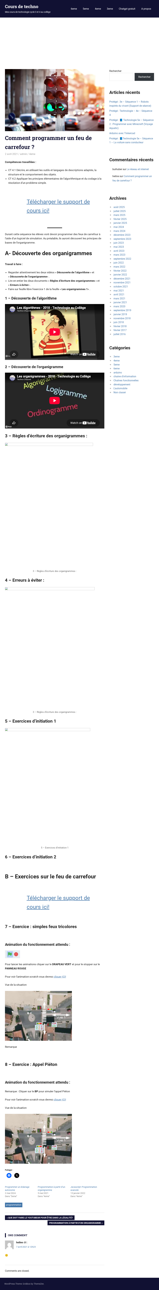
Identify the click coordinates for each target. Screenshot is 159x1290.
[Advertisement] (79, 41)
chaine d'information (125, 376)
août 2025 (119, 207)
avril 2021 (119, 294)
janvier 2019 (120, 314)
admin (23, 154)
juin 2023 (119, 242)
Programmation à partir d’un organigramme (75, 1223)
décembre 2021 (122, 278)
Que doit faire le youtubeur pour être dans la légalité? (40, 1218)
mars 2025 (119, 215)
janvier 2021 (120, 302)
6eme (74, 8)
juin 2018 (119, 322)
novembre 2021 (122, 282)
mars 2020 (119, 306)
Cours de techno (21, 6)
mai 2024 (119, 227)
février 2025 (120, 219)
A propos (146, 8)
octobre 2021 (121, 286)
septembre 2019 (122, 310)
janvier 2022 (120, 274)
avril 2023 (119, 250)
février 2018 (120, 326)
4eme (98, 8)
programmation (13, 1205)
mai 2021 (119, 290)
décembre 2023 (122, 234)
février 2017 (120, 330)
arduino (118, 372)
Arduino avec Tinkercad (122, 133)
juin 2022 (119, 262)
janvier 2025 (120, 222)
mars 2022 (119, 266)
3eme (110, 8)
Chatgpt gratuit (127, 8)
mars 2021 (119, 298)
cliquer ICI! (60, 976)
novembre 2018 (122, 318)
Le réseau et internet (138, 169)
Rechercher (115, 71)
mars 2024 (119, 231)
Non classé (120, 392)
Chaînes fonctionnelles (126, 380)
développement (122, 384)
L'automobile (120, 388)
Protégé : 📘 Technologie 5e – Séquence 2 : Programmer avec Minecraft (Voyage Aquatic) (131, 124)
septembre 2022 (122, 258)
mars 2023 (119, 254)
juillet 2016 (120, 334)
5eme (86, 8)
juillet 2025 (120, 211)
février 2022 (120, 270)
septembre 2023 (122, 238)
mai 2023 (119, 246)
